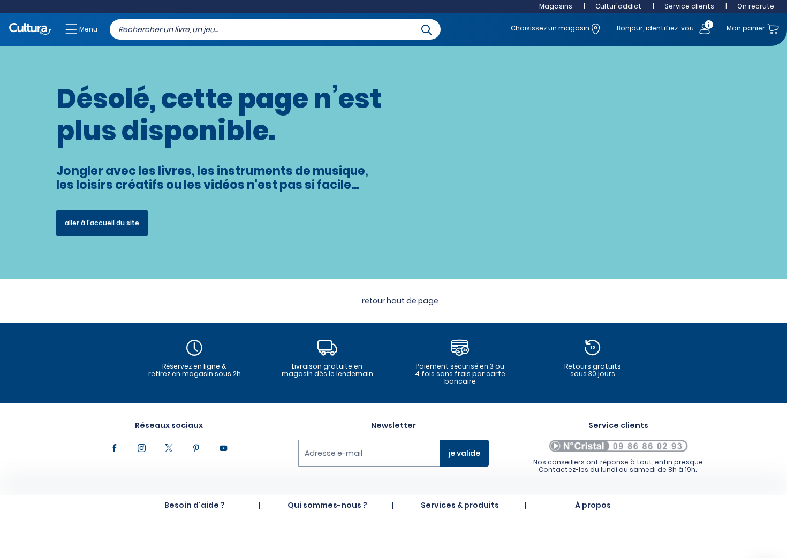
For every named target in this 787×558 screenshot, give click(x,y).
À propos (593, 505)
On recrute (755, 6)
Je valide (464, 453)
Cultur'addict (618, 6)
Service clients (689, 6)
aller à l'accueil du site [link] (102, 222)
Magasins (555, 6)
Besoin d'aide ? (194, 505)
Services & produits (460, 505)
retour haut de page (400, 300)
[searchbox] (275, 29)
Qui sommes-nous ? (327, 505)
